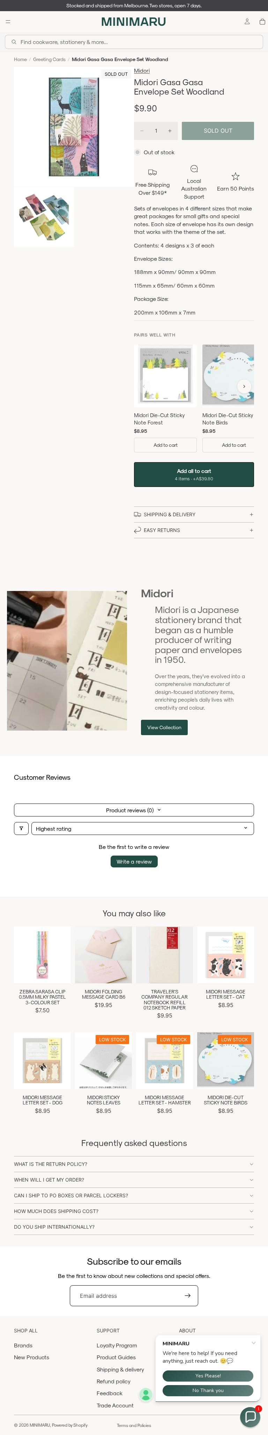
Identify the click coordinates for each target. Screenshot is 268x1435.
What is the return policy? (50, 1164)
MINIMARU (40, 1424)
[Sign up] (187, 1295)
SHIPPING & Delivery (169, 514)
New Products (31, 1357)
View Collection (164, 727)
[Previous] (144, 386)
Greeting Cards (49, 59)
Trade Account (115, 1405)
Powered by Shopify (70, 1424)
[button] (250, 1417)
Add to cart (166, 445)
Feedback (109, 1393)
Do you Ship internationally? (54, 1227)
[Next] (244, 386)
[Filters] (21, 828)
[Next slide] (124, 954)
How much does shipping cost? (56, 1211)
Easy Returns (162, 530)
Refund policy (114, 1381)
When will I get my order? (49, 1180)
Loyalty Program (117, 1345)
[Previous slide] (82, 954)
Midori (142, 70)
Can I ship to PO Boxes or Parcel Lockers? (71, 1195)
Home (20, 59)
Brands (23, 1345)
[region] (194, 400)
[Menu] (8, 22)
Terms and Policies (134, 1425)
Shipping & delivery (120, 1369)
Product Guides (116, 1357)
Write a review (134, 861)
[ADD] (60, 972)
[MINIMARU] (134, 21)
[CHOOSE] (121, 972)
